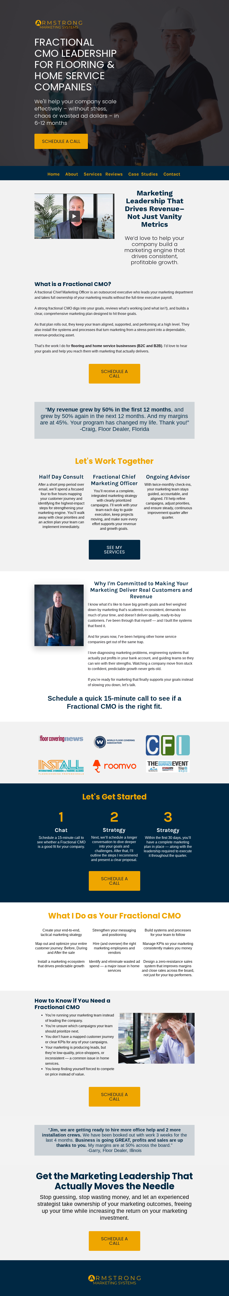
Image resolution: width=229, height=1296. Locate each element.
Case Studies (143, 174)
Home (53, 174)
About (71, 174)
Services (93, 174)
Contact (172, 174)
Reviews (114, 174)
